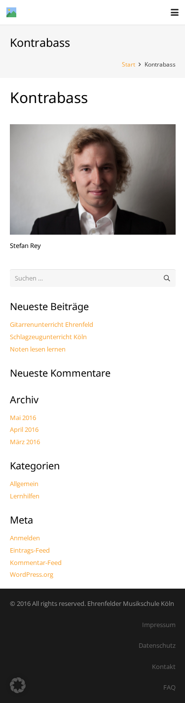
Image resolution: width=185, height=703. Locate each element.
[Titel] (11, 12)
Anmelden (25, 537)
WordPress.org (31, 574)
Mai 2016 (23, 417)
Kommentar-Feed (36, 562)
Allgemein (24, 483)
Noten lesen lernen (38, 349)
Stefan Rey (25, 245)
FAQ (169, 687)
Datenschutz (157, 645)
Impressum (159, 624)
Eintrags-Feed (30, 550)
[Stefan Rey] (93, 179)
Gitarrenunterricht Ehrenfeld (51, 324)
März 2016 (25, 441)
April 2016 (24, 429)
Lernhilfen (24, 496)
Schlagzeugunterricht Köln (48, 336)
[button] (175, 12)
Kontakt (164, 666)
